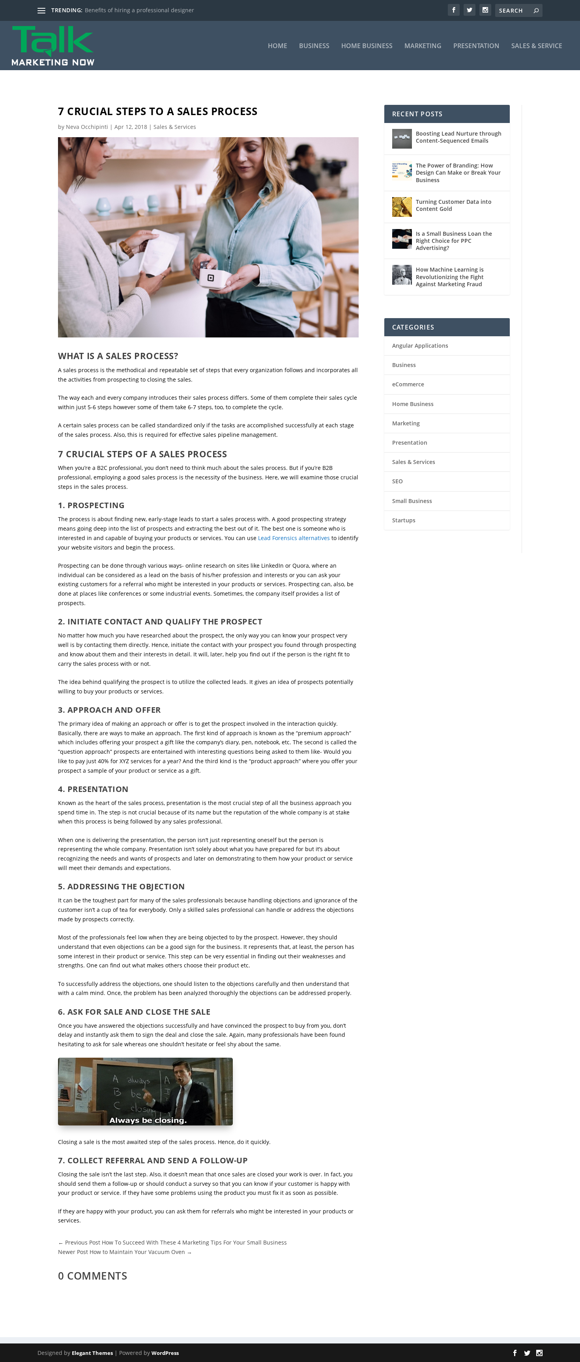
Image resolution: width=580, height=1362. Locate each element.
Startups (403, 520)
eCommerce (408, 384)
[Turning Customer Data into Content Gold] (402, 207)
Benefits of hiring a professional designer (139, 10)
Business (314, 46)
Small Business (412, 501)
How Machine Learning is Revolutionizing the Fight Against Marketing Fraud (450, 276)
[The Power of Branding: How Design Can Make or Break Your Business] (402, 171)
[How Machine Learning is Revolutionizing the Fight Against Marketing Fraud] (402, 275)
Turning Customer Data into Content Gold (454, 205)
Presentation (476, 46)
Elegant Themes (92, 1352)
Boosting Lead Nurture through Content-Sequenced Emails (458, 137)
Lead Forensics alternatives (294, 538)
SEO (397, 481)
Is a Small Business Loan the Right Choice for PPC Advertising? (454, 241)
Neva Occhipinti (87, 126)
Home (277, 46)
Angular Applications (420, 345)
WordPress (165, 1352)
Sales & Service (536, 46)
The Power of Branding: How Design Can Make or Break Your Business (458, 172)
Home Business (367, 46)
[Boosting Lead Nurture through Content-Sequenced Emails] (402, 139)
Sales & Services (174, 126)
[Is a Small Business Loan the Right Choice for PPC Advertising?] (402, 239)
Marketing (423, 46)
